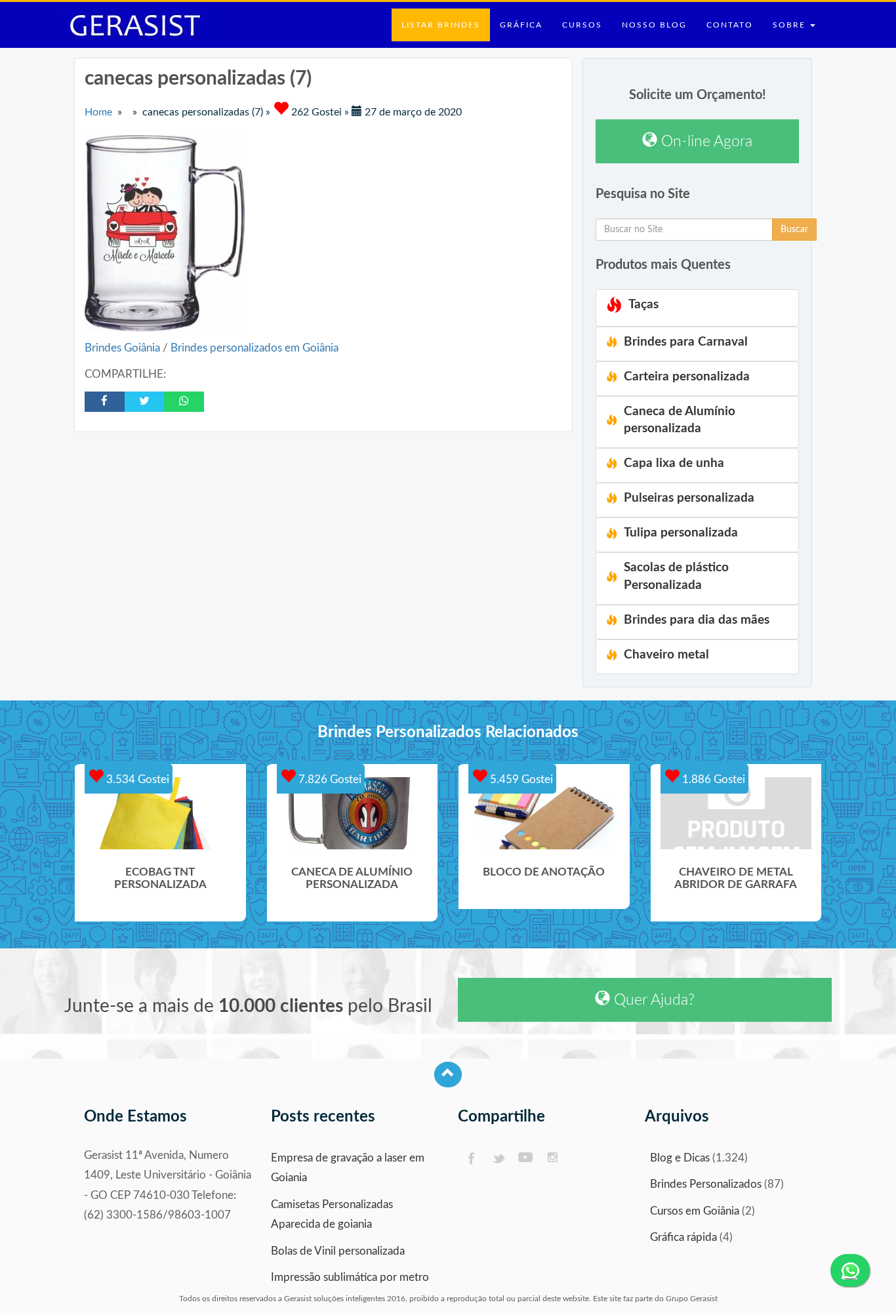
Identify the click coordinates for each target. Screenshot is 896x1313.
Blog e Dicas (680, 1157)
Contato (729, 25)
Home (98, 112)
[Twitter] (498, 1158)
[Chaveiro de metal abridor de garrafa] (736, 813)
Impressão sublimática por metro (350, 1277)
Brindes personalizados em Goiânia (254, 348)
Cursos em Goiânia (694, 1211)
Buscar (794, 229)
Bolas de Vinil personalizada (338, 1251)
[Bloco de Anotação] (544, 813)
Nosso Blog (654, 25)
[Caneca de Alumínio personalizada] (352, 813)
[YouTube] (526, 1158)
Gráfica (521, 25)
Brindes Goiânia (124, 348)
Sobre (791, 25)
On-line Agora (704, 141)
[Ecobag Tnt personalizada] (160, 813)
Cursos (582, 25)
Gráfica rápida (683, 1237)
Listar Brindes (440, 25)
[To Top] (448, 1074)
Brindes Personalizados (706, 1184)
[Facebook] (470, 1158)
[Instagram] (553, 1158)
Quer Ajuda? (652, 999)
